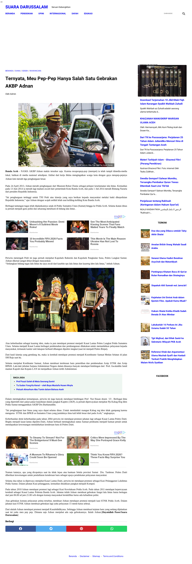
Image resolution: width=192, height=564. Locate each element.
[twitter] (169, 7)
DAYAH (75, 13)
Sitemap (96, 556)
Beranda (10, 13)
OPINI (41, 13)
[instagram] (183, 7)
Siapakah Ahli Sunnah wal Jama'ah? (169, 285)
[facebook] (162, 7)
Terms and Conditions (113, 556)
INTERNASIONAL (58, 13)
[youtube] (176, 7)
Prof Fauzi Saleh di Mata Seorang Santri (35, 381)
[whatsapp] (112, 529)
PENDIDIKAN (27, 13)
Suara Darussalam (26, 6)
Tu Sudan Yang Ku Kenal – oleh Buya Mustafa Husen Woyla (44, 385)
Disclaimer (85, 556)
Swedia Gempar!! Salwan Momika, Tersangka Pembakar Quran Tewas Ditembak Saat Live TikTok (159, 182)
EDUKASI (88, 13)
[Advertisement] (66, 43)
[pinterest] (81, 529)
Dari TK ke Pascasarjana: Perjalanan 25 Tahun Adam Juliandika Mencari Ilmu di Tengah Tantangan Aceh (161, 141)
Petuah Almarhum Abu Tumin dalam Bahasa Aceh (40, 389)
